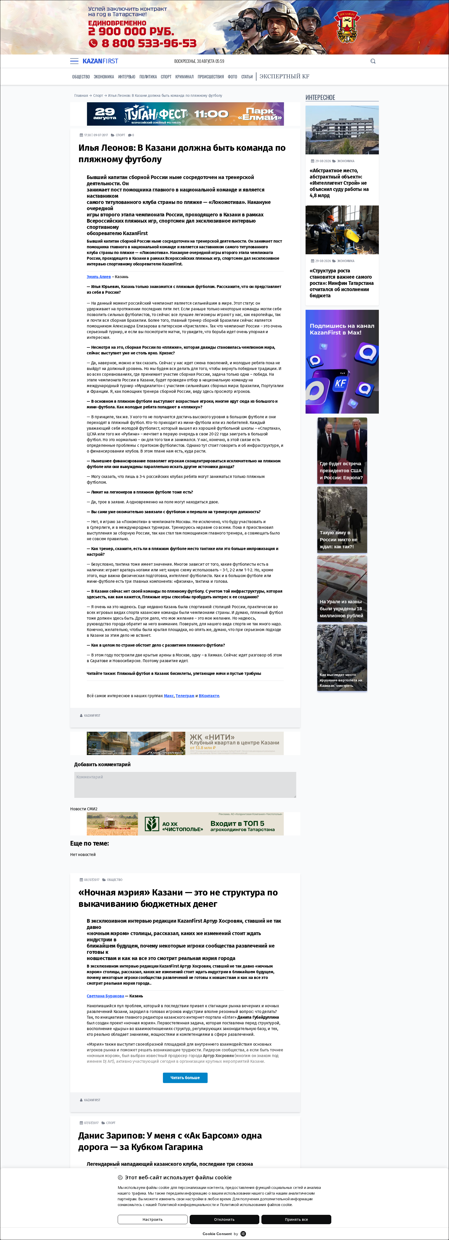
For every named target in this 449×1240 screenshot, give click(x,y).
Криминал (184, 76)
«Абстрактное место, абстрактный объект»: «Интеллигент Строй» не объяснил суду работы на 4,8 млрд (339, 183)
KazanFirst (92, 715)
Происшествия (211, 76)
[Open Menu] (74, 61)
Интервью (126, 76)
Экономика (104, 76)
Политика (148, 76)
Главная (81, 95)
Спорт (166, 76)
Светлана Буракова (105, 996)
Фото (232, 76)
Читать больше (185, 1077)
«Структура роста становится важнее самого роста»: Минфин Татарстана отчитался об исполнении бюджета (342, 283)
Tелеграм (185, 695)
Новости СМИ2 (83, 808)
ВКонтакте (209, 695)
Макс (169, 695)
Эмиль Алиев (99, 276)
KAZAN (100, 61)
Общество (81, 76)
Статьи (247, 76)
